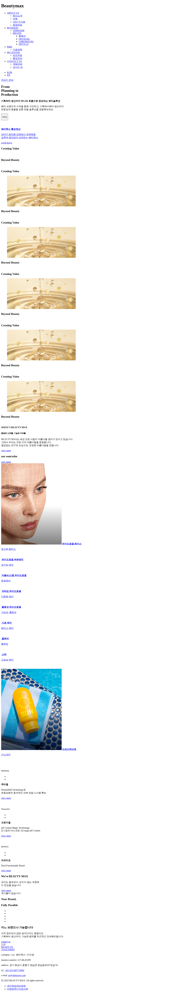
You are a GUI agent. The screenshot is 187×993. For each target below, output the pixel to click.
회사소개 (17, 15)
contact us (5, 941)
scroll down (6, 143)
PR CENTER (13, 52)
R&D (9, 47)
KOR (9, 72)
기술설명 (17, 49)
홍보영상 (17, 58)
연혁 (15, 19)
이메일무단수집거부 (17, 989)
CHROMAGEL (26, 41)
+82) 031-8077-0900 (14, 970)
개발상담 (17, 64)
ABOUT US (13, 13)
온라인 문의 (7, 80)
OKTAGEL (24, 39)
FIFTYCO (24, 44)
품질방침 (17, 25)
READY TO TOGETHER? (8, 948)
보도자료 (17, 55)
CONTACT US (14, 61)
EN (8, 75)
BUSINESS (12, 28)
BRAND (17, 33)
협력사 (22, 36)
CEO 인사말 (19, 22)
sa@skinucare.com (17, 975)
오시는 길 (18, 67)
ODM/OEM (18, 30)
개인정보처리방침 (16, 986)
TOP (3, 944)
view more (6, 450)
